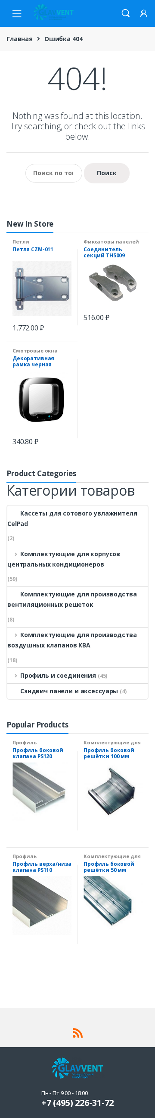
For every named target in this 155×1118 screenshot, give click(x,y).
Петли (20, 241)
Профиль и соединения (58, 675)
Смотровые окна (35, 350)
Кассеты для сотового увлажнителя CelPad (72, 518)
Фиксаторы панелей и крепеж (111, 244)
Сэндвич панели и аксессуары (69, 691)
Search (125, 13)
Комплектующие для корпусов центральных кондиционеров (63, 559)
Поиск (107, 173)
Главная (19, 39)
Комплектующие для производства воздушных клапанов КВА (72, 640)
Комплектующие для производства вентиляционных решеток (72, 599)
